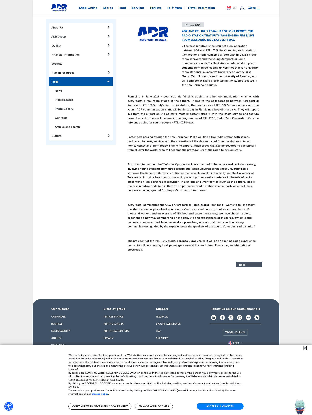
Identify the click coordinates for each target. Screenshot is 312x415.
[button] (231, 8)
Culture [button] (56, 136)
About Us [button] (57, 27)
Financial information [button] (65, 54)
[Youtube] (248, 317)
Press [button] (54, 81)
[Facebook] (222, 317)
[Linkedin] (213, 317)
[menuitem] (58, 317)
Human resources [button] (62, 72)
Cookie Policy (100, 394)
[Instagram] (239, 317)
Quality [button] (56, 45)
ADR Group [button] (58, 36)
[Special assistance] (242, 8)
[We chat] (256, 317)
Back (242, 264)
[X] (230, 317)
